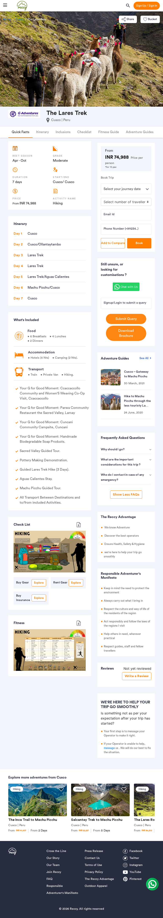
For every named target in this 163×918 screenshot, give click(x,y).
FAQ (49, 879)
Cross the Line (56, 851)
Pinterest (135, 879)
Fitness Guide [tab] (108, 132)
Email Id (109, 214)
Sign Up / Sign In (146, 5)
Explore (39, 582)
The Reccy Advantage (99, 879)
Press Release (94, 851)
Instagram (136, 865)
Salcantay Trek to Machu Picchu (96, 820)
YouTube (135, 872)
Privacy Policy (94, 872)
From (39, 830)
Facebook (135, 851)
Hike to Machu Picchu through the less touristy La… (137, 401)
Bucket (152, 19)
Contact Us (92, 858)
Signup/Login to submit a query (125, 302)
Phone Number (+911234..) (121, 228)
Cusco (19, 19)
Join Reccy (53, 872)
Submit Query (126, 319)
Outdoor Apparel (96, 886)
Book (139, 243)
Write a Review (137, 676)
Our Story (52, 858)
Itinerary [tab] (42, 132)
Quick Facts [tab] (20, 132)
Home (7, 19)
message (109, 748)
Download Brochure (126, 333)
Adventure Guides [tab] (139, 132)
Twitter (134, 858)
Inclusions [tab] (63, 132)
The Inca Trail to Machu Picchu (32, 820)
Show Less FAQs (126, 494)
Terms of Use (93, 865)
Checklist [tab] (84, 132)
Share (130, 19)
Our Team (53, 865)
